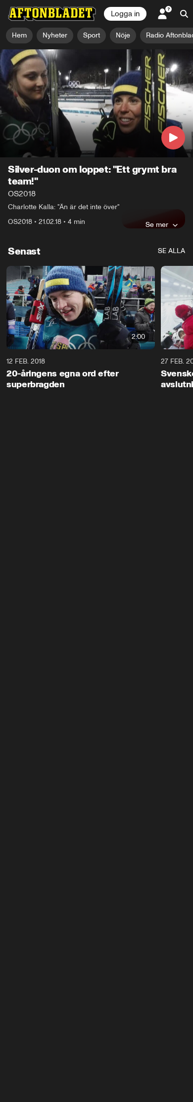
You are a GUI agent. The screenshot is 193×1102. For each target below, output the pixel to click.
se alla (171, 251)
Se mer (156, 224)
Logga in (125, 13)
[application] (96, 103)
